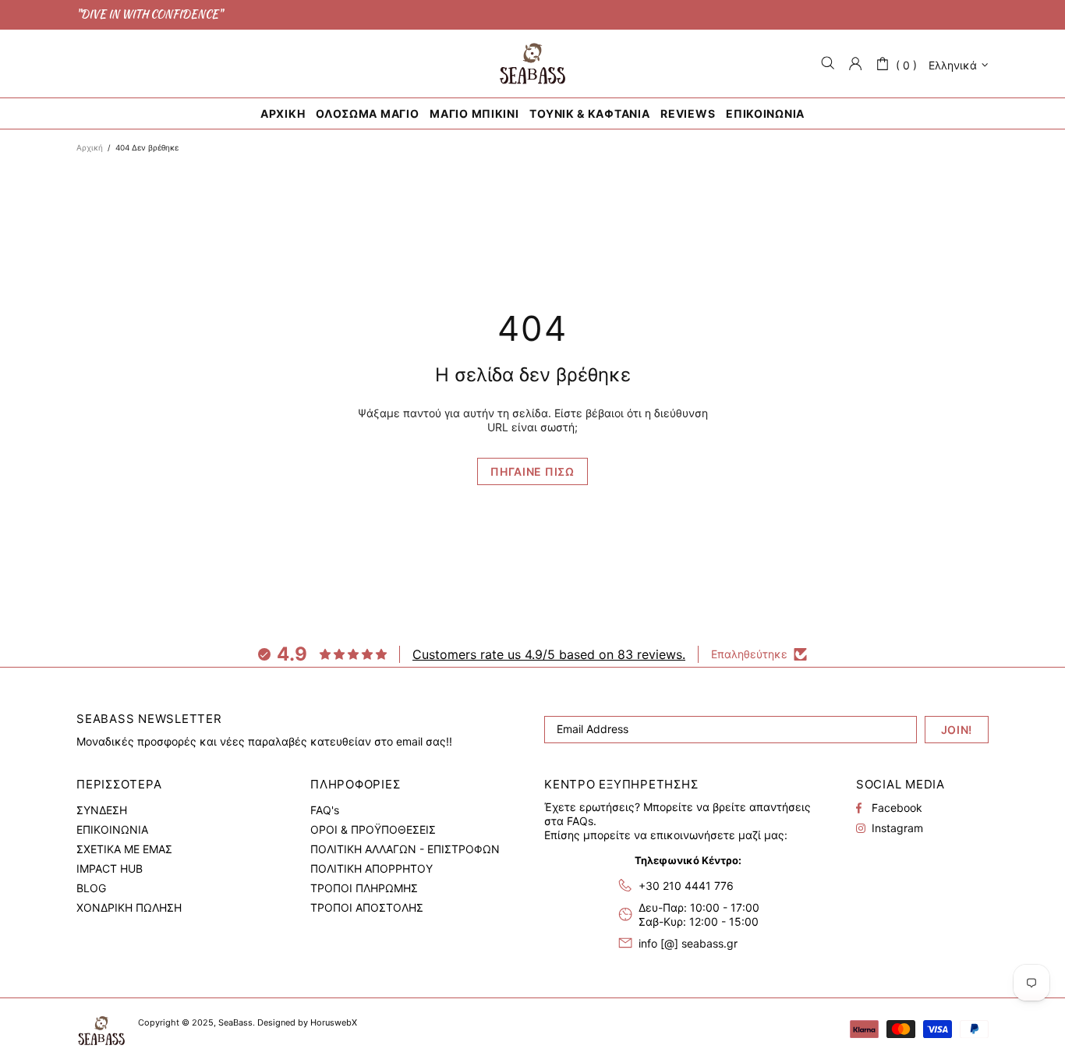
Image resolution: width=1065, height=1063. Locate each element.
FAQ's (324, 810)
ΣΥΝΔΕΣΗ (101, 810)
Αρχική (89, 147)
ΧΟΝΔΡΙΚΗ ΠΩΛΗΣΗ (129, 907)
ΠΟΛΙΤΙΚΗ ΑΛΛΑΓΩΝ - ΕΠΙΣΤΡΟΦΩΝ (405, 849)
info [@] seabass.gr (688, 943)
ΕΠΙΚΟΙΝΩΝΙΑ (112, 829)
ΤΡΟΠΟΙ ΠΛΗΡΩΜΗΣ (364, 888)
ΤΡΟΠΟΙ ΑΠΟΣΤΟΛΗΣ (366, 907)
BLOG (91, 888)
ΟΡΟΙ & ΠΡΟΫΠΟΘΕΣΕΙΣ (373, 829)
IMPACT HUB (109, 868)
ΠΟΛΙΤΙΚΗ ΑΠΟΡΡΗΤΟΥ (371, 868)
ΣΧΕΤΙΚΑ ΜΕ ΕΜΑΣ (124, 849)
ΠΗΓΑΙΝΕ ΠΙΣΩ (532, 471)
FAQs (580, 820)
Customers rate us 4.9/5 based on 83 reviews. (548, 654)
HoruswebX (333, 1022)
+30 (686, 885)
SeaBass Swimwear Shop (532, 63)
